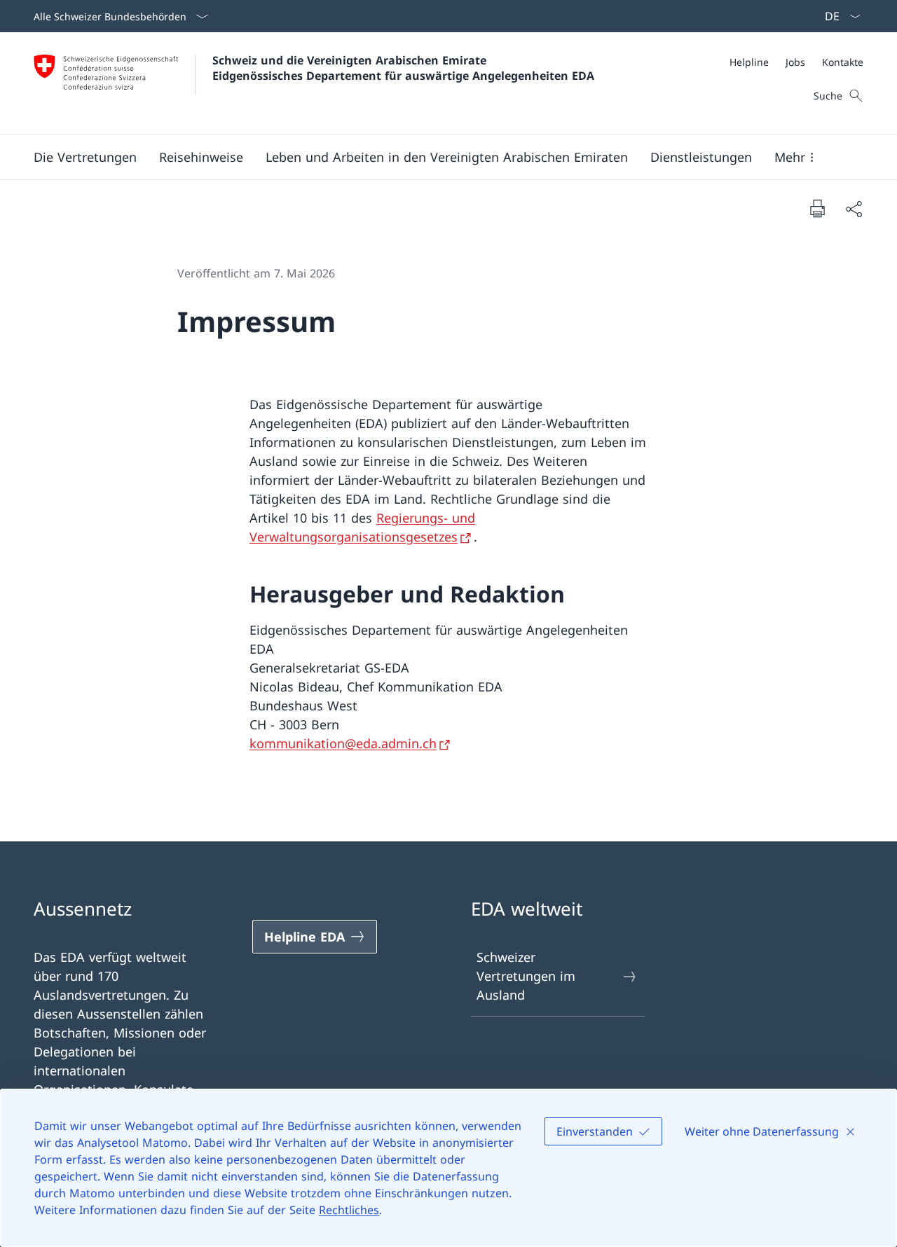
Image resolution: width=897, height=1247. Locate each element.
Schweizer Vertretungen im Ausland (526, 976)
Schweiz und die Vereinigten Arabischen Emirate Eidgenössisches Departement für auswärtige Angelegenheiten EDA (403, 68)
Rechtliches (349, 1210)
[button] (85, 157)
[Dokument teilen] (853, 208)
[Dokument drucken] (817, 208)
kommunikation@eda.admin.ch (343, 743)
